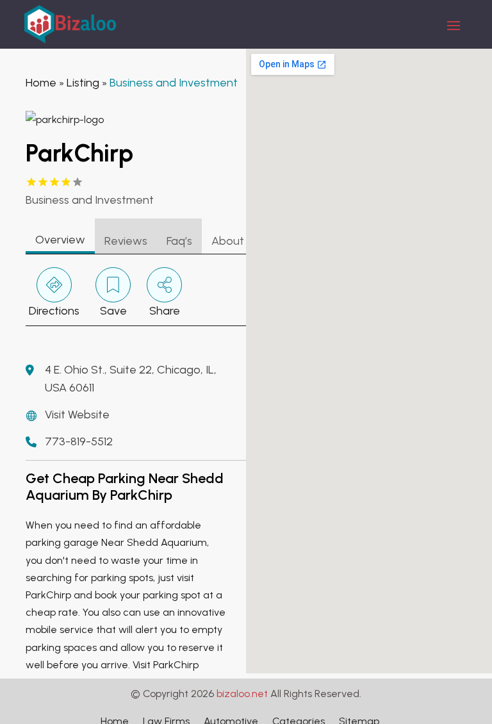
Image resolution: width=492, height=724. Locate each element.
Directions (54, 311)
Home (41, 83)
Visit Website (77, 414)
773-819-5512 (79, 441)
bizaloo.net (242, 693)
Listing (83, 83)
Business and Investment (174, 83)
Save (113, 311)
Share (164, 311)
